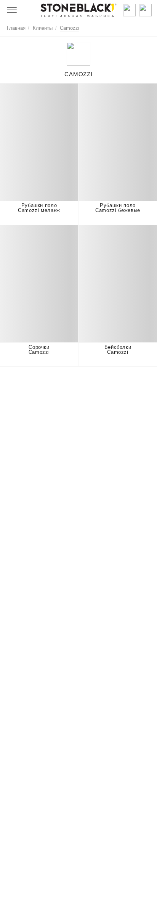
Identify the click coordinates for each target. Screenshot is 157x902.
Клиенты (43, 28)
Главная (16, 28)
